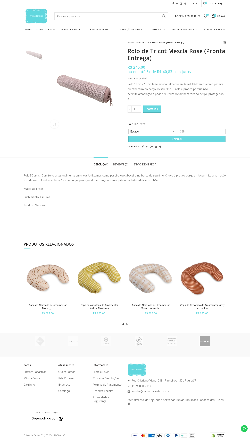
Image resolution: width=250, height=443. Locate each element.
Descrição (101, 164)
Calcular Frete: (137, 124)
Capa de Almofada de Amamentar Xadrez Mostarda (99, 307)
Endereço (64, 384)
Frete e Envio (101, 372)
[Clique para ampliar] (54, 124)
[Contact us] (244, 428)
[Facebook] (143, 146)
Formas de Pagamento (107, 384)
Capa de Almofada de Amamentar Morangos (48, 307)
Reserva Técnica (103, 391)
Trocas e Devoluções (106, 378)
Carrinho (29, 384)
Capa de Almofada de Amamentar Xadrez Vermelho (151, 307)
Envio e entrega (145, 164)
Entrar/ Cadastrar (35, 372)
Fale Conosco (66, 378)
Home (131, 42)
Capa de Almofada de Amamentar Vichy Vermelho (202, 307)
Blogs (196, 3)
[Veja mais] (69, 274)
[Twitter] (147, 146)
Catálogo (64, 391)
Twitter (177, 3)
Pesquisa (164, 16)
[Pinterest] (160, 146)
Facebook (173, 3)
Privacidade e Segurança (101, 399)
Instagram (181, 3)
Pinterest (185, 3)
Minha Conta (32, 378)
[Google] (151, 146)
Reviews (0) (120, 164)
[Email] (156, 146)
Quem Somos (66, 372)
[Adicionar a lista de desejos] (69, 259)
